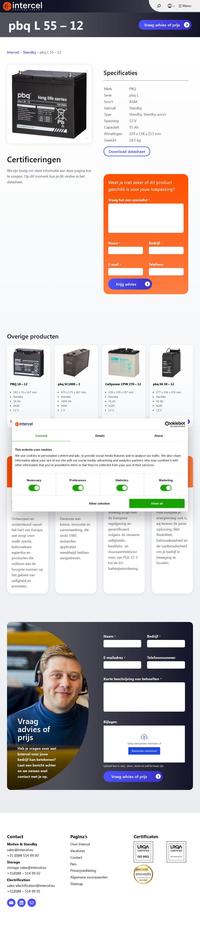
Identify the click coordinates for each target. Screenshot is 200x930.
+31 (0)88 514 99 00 (23, 855)
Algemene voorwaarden (88, 877)
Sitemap (76, 883)
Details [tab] (100, 435)
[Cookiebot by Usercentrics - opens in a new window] (168, 424)
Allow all (157, 503)
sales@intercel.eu (20, 849)
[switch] (78, 488)
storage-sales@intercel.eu (26, 867)
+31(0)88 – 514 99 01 (23, 891)
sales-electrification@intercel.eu (31, 885)
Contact (76, 857)
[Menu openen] (184, 6)
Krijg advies (126, 284)
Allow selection (99, 503)
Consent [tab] (41, 435)
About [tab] (158, 435)
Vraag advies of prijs (162, 24)
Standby (29, 52)
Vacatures (77, 850)
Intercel (13, 52)
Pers (73, 864)
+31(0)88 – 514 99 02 (23, 873)
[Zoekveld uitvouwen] (159, 6)
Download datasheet (127, 151)
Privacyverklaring (83, 870)
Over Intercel (80, 844)
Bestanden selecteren (144, 751)
